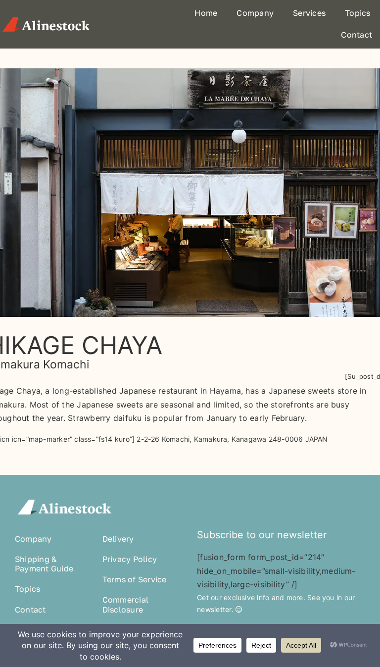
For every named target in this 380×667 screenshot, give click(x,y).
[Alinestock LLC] (46, 19)
